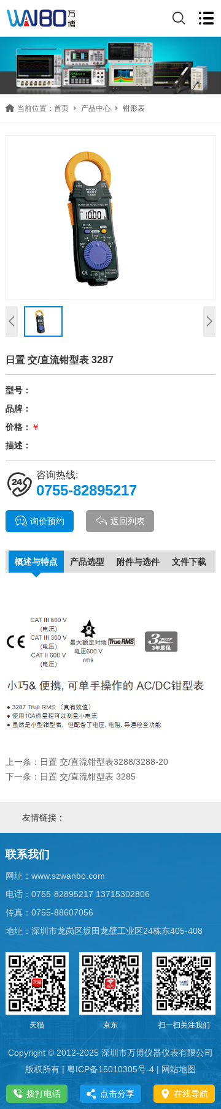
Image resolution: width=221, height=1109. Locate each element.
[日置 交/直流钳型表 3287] (110, 217)
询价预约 (47, 521)
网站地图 (178, 1069)
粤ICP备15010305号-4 (110, 1069)
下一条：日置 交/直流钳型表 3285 (71, 776)
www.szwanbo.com (68, 876)
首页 (61, 108)
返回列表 (127, 521)
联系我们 (28, 854)
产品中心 (95, 108)
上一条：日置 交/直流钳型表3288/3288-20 (87, 762)
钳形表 (134, 108)
